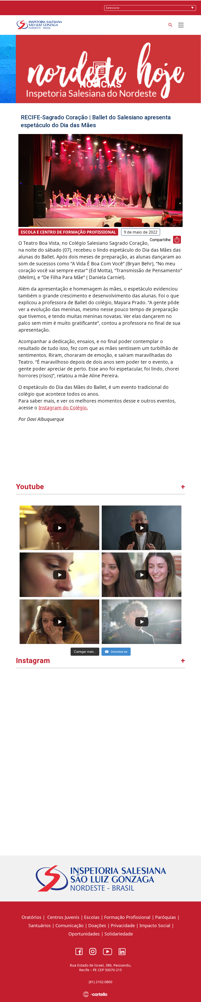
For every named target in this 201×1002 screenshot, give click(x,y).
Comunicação (69, 925)
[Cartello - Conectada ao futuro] (100, 994)
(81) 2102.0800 (100, 981)
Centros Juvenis (62, 917)
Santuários (39, 925)
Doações (97, 925)
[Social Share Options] (22, 756)
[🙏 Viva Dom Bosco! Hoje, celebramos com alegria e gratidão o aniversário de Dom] (142, 719)
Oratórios (31, 917)
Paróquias (165, 917)
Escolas (92, 917)
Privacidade (123, 925)
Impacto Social (154, 925)
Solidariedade (118, 934)
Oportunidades (84, 934)
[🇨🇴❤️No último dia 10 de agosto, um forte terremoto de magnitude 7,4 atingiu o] (59, 719)
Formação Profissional (127, 917)
